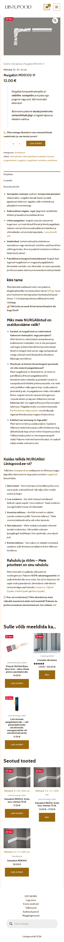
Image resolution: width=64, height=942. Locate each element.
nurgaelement (10, 160)
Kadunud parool (31, 911)
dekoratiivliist (16, 156)
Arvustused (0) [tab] (11, 186)
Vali (47, 674)
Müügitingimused (30, 915)
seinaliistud (52, 160)
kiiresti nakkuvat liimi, (24, 410)
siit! (54, 605)
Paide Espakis (22, 591)
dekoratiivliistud (30, 156)
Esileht (7, 64)
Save (11, 19)
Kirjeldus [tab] (8, 174)
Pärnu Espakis (38, 591)
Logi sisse (31, 900)
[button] (55, 20)
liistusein (50, 156)
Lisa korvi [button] (17, 683)
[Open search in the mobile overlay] (32, 924)
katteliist (42, 156)
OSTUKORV (31, 896)
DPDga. (51, 290)
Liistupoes (40, 587)
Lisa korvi (36, 143)
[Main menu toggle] (56, 7)
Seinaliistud (17, 64)
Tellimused (30, 907)
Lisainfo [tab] (8, 180)
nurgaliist (21, 160)
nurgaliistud (32, 160)
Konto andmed (31, 903)
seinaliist (42, 160)
